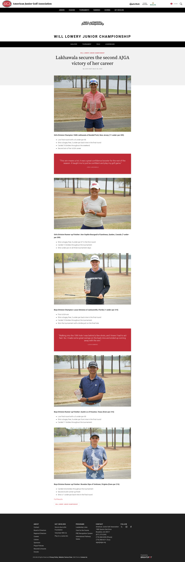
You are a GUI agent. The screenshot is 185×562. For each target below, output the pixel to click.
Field (98, 44)
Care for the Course (82, 530)
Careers (36, 536)
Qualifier (73, 44)
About (36, 524)
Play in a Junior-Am (61, 536)
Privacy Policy (53, 557)
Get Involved (119, 10)
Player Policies (39, 546)
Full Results (58, 499)
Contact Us (84, 557)
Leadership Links (81, 527)
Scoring (107, 10)
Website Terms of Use (65, 557)
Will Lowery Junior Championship (92, 53)
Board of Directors (40, 530)
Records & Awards (40, 549)
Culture (36, 539)
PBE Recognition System (84, 533)
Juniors (62, 10)
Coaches (72, 10)
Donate (36, 552)
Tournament (86, 44)
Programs (80, 524)
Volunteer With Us (61, 533)
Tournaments (84, 10)
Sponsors (37, 543)
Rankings (96, 10)
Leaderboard (110, 44)
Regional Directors (40, 533)
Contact (36, 527)
